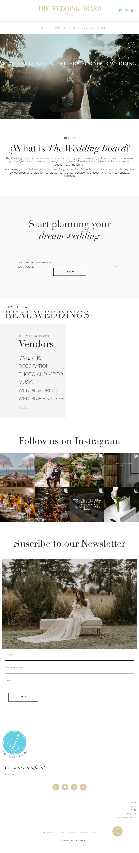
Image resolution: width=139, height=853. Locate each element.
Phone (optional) (15, 667)
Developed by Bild (88, 832)
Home (44, 28)
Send (23, 697)
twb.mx (12, 169)
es (66, 14)
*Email (9, 680)
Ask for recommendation (89, 28)
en (72, 14)
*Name (9, 654)
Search (69, 271)
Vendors (60, 28)
